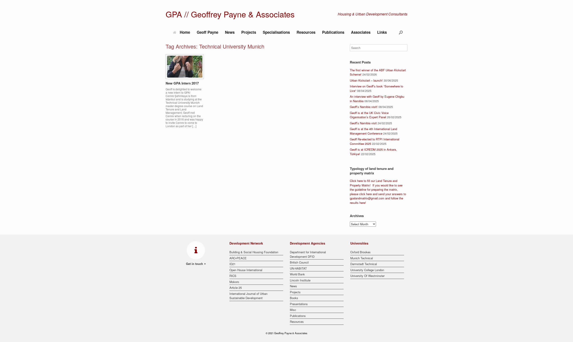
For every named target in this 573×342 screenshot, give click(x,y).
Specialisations (276, 32)
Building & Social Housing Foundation (253, 252)
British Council (299, 262)
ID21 (232, 264)
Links (382, 32)
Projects (248, 32)
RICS (232, 276)
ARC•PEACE (238, 258)
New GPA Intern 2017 (182, 83)
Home (185, 32)
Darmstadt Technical (363, 264)
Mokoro (234, 282)
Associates (360, 32)
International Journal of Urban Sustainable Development (248, 295)
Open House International (245, 270)
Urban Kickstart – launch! (366, 80)
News (230, 32)
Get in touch (195, 264)
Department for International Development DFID (308, 254)
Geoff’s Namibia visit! (364, 107)
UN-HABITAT (298, 268)
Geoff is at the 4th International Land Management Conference (373, 131)
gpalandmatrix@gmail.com (367, 198)
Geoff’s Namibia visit (363, 123)
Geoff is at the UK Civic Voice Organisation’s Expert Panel (369, 115)
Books (294, 298)
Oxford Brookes (360, 252)
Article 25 (235, 287)
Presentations (299, 304)
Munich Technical (361, 258)
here (360, 181)
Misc (293, 310)
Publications (333, 32)
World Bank (297, 274)
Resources (306, 32)
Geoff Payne (207, 32)
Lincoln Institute (300, 280)
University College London (367, 270)
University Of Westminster (367, 276)
